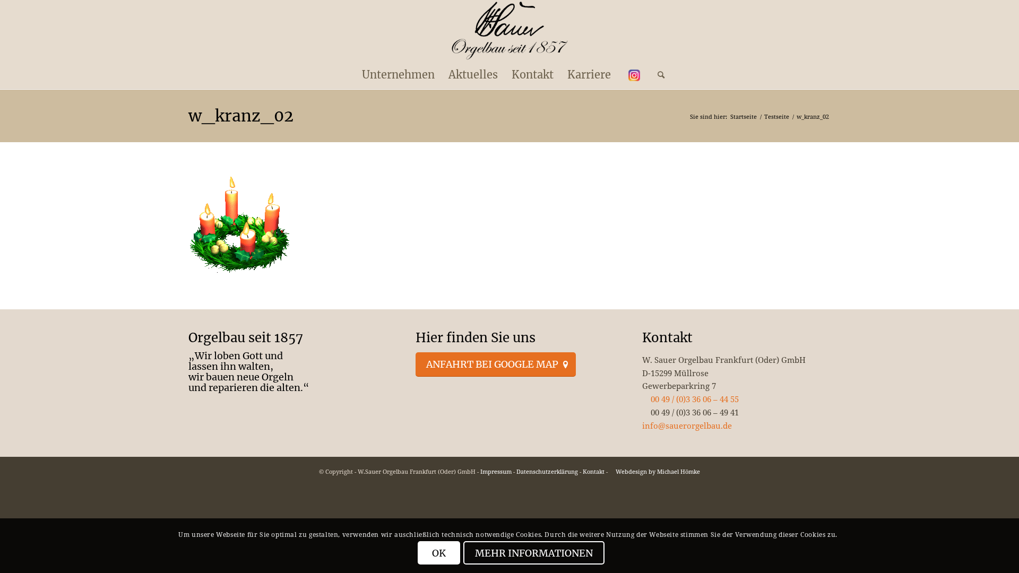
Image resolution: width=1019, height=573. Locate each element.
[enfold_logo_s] (509, 31)
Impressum (496, 471)
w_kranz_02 (240, 116)
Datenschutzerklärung (547, 471)
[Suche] (657, 75)
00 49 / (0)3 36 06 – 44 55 (694, 399)
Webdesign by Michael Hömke (657, 471)
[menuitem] (398, 75)
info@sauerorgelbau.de (687, 425)
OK (439, 553)
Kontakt (594, 471)
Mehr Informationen (534, 553)
